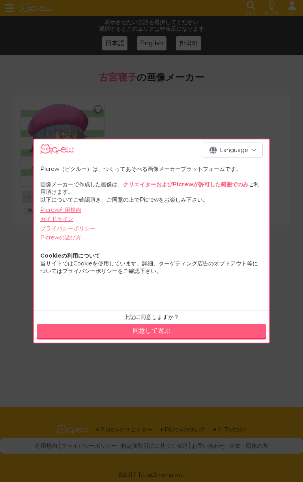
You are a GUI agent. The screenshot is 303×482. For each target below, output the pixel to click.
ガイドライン (56, 218)
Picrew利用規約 (60, 209)
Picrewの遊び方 (60, 237)
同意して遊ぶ (151, 330)
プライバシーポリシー (67, 228)
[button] (233, 150)
